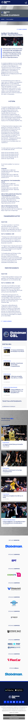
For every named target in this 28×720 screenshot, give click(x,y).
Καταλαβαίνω (14, 715)
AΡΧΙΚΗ (2, 19)
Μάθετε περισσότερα (14, 718)
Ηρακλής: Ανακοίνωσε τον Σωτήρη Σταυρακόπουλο (17, 365)
